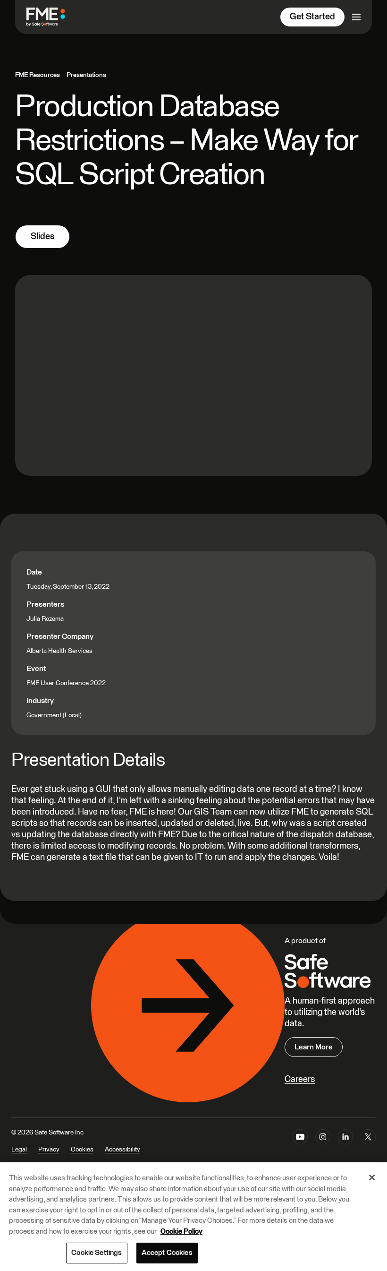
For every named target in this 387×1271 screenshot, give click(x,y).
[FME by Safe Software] (55, 17)
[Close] (372, 1177)
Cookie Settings (96, 1252)
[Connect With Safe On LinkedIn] (345, 1147)
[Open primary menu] (356, 17)
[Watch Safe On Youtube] (300, 1147)
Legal (19, 1149)
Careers (300, 1079)
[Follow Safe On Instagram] (322, 1147)
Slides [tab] (42, 236)
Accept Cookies (167, 1252)
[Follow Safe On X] (368, 1147)
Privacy (48, 1149)
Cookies (82, 1149)
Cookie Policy (181, 1231)
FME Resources (37, 75)
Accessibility (122, 1149)
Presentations (86, 75)
